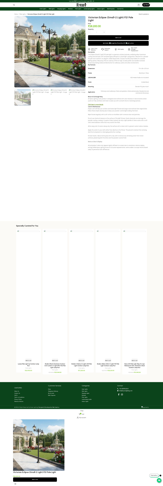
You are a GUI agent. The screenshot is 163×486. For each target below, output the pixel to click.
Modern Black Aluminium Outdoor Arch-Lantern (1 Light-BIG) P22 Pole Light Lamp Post (55, 365)
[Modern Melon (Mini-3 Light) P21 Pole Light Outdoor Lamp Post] (108, 294)
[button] (28, 360)
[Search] (14, 5)
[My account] (138, 5)
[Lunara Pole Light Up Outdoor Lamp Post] (28, 294)
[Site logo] (81, 4)
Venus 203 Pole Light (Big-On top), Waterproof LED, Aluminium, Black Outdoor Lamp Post (134, 365)
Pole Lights (28, 368)
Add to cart (35, 479)
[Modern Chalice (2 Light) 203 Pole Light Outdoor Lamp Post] (81, 294)
